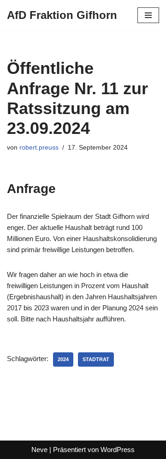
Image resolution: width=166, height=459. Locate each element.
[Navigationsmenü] (148, 15)
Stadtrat (96, 359)
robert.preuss (39, 147)
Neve (39, 449)
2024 (63, 359)
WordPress (118, 449)
